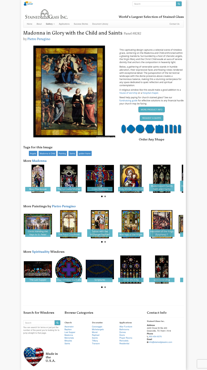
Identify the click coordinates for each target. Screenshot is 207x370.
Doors (122, 335)
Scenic (95, 337)
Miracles (68, 340)
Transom (96, 343)
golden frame (85, 153)
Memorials (69, 337)
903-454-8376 (155, 336)
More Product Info (151, 109)
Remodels (123, 340)
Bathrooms (124, 329)
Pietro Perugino (38, 39)
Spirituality (41, 252)
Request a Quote (151, 118)
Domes (122, 332)
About (39, 23)
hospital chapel (150, 92)
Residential (124, 343)
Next (187, 179)
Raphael (95, 335)
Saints (72, 153)
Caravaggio (97, 326)
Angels (33, 153)
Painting (62, 153)
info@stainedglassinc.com (160, 342)
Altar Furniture (125, 326)
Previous (19, 179)
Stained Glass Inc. (156, 321)
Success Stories (81, 23)
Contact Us (174, 23)
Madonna (39, 161)
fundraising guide (128, 100)
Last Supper (69, 332)
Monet (95, 332)
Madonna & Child (47, 153)
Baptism (68, 329)
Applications (64, 23)
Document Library (100, 23)
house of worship (128, 92)
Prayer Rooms (125, 337)
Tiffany (95, 340)
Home (29, 23)
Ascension (69, 326)
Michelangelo (98, 329)
